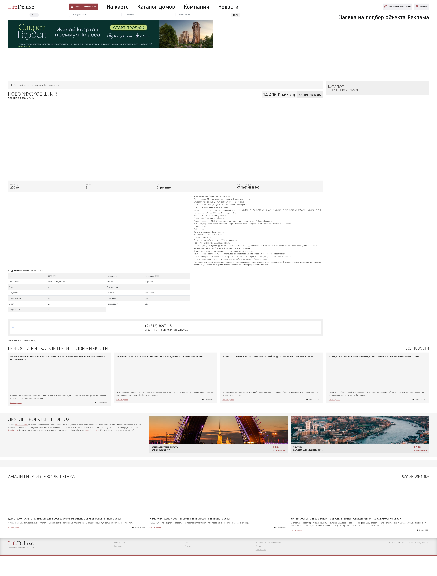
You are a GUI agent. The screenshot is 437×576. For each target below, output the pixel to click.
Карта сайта (261, 549)
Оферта (188, 542)
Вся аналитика (415, 476)
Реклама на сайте (121, 542)
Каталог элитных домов (343, 88)
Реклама (418, 16)
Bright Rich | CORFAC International (166, 329)
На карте (118, 6)
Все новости (417, 348)
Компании (196, 6)
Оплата (188, 546)
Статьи (258, 546)
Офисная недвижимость (31, 85)
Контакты (118, 546)
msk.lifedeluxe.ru (21, 424)
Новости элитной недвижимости (269, 542)
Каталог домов (156, 6)
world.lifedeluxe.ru (92, 430)
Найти (235, 14)
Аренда (17, 85)
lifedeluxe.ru (13, 430)
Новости (228, 6)
